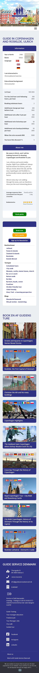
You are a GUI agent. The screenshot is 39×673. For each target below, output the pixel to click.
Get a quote (19, 235)
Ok (20, 670)
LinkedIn (14, 645)
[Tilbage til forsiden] (19, 13)
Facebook (14, 634)
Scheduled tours (12, 266)
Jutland (9, 248)
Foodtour (9, 284)
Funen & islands (12, 251)
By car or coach (11, 274)
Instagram (14, 640)
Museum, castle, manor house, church (20, 271)
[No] (37, 667)
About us (10, 654)
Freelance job (10, 618)
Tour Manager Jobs (13, 621)
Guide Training (11, 612)
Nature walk (10, 276)
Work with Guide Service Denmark (18, 658)
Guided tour (10, 627)
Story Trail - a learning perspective (19, 292)
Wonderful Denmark (13, 299)
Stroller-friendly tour (14, 287)
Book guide (19, 214)
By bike (9, 279)
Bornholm (9, 256)
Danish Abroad (11, 259)
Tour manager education (14, 615)
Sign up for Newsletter (19, 240)
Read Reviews (28, 204)
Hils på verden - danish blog (16, 302)
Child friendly (11, 289)
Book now (19, 230)
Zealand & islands (12, 253)
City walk (9, 268)
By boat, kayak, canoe (14, 282)
